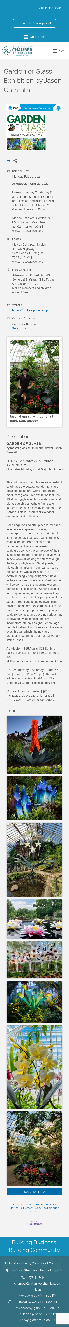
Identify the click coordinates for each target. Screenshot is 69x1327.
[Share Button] (15, 160)
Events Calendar (45, 1204)
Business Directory (22, 1204)
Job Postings (50, 1207)
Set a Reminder (34, 1191)
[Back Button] (8, 162)
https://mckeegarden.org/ (30, 310)
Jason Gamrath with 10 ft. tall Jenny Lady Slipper (31, 418)
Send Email (19, 328)
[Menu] (34, 37)
